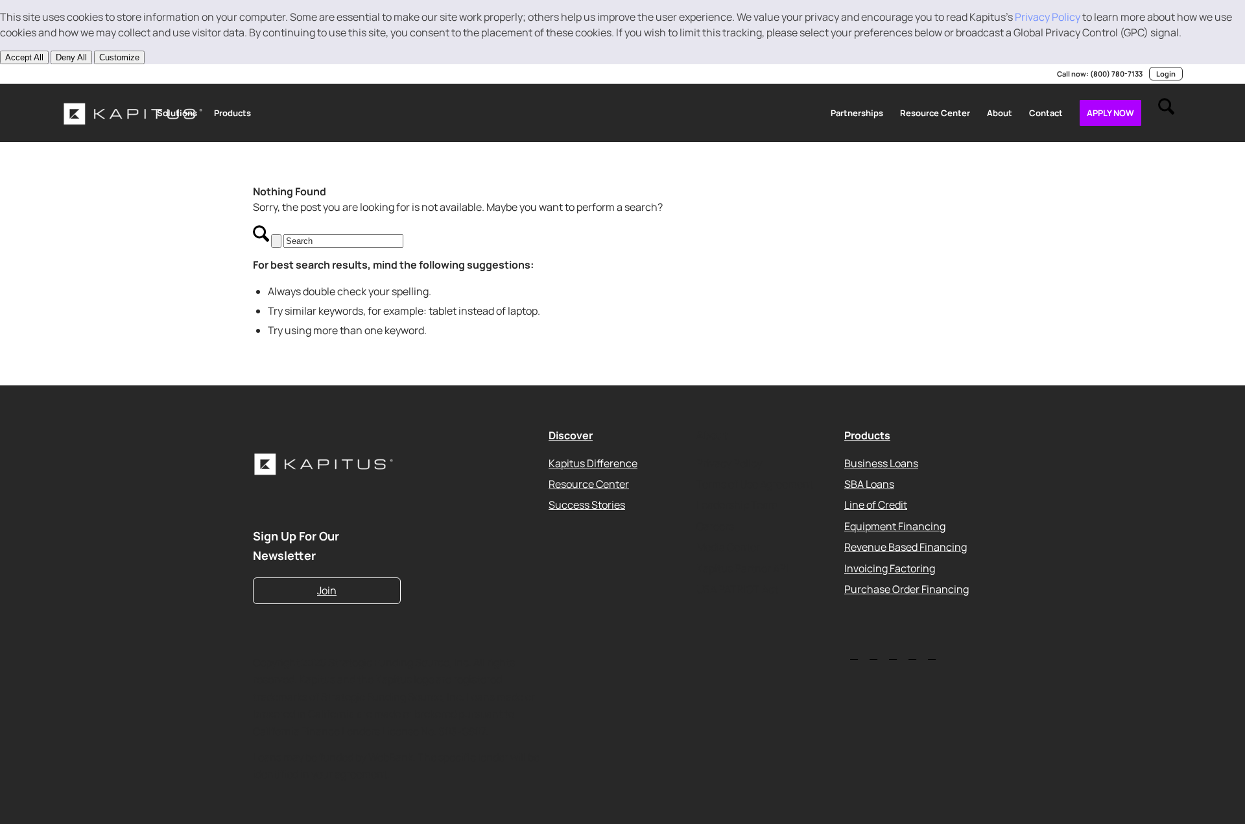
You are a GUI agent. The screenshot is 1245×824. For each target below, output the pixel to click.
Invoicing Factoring (889, 568)
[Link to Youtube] (105, 74)
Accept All (24, 57)
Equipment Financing (894, 525)
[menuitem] (177, 113)
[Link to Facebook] (144, 74)
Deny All (71, 57)
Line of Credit (875, 505)
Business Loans (881, 462)
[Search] (1166, 113)
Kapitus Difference (593, 462)
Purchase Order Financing (906, 589)
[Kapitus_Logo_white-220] (133, 113)
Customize (119, 57)
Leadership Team (736, 505)
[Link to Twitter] (854, 654)
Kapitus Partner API (742, 568)
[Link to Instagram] (124, 74)
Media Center (728, 547)
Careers (715, 525)
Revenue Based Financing (905, 547)
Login (1166, 74)
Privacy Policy (1047, 17)
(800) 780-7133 (1116, 74)
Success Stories (587, 505)
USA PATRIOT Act (737, 589)
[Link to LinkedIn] (66, 74)
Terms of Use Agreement (754, 484)
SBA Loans (869, 484)
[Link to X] (85, 74)
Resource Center (589, 484)
